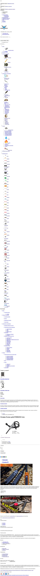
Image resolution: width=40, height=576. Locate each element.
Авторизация (6, 16)
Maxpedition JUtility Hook (4, 390)
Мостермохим (6, 303)
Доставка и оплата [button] (3, 403)
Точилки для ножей (5, 53)
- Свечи (5, 146)
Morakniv (8, 243)
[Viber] (5, 456)
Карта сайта (4, 548)
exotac (6, 517)
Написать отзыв (7, 437)
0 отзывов (2, 437)
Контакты (4, 550)
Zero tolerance (6, 293)
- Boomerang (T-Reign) (10, 334)
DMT (7, 181)
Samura (8, 266)
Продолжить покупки (4, 3)
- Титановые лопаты (7, 135)
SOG (7, 276)
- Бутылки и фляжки (7, 131)
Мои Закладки (4, 555)
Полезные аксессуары (6, 151)
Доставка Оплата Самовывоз (7, 570)
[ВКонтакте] (0, 456)
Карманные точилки (7, 320)
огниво (3, 517)
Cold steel (8, 176)
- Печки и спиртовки (8, 133)
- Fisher (5, 89)
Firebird (8, 197)
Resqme (8, 257)
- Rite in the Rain (9, 331)
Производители (5, 153)
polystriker (11, 517)
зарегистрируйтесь (20, 516)
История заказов (5, 554)
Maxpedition (6, 238)
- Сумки (5, 121)
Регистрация (6, 15)
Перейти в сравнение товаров (10, 9)
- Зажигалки (6, 143)
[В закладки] (1, 449)
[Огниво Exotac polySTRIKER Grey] (12, 435)
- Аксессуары (6, 124)
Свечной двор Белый (7, 306)
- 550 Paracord (8, 341)
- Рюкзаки (6, 120)
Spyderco (8, 278)
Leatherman (6, 225)
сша (9, 517)
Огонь (5, 362)
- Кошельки (6, 123)
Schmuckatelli (6, 270)
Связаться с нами (30, 570)
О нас (1, 570)
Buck (7, 173)
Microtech (8, 241)
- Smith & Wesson (6, 87)
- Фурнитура (6, 112)
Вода (5, 360)
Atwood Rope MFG (6, 167)
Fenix (7, 192)
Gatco (8, 205)
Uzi (7, 284)
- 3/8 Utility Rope (7, 104)
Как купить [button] (2, 398)
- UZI (5, 88)
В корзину (2, 382)
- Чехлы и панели (6, 119)
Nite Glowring (6, 247)
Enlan (8, 184)
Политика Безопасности (16, 570)
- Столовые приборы (8, 134)
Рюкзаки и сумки (7, 345)
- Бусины (6, 113)
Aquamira (8, 164)
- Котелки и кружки (7, 132)
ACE (7, 156)
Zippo (8, 296)
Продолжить (2, 6)
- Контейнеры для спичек (8, 145)
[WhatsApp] (6, 456)
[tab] (20, 398)
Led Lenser (6, 228)
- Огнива (6, 144)
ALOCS (8, 161)
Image (8, 210)
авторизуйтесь (12, 516)
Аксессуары (6, 367)
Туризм (3, 352)
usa (7, 517)
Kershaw (8, 213)
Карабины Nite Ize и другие (8, 325)
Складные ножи (7, 312)
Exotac (8, 189)
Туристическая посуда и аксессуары (10, 354)
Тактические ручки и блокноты (9, 327)
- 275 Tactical (6, 110)
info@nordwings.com (5, 34)
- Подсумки (6, 122)
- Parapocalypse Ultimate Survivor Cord (7, 107)
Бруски (5, 318)
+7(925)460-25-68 (5, 33)
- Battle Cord (6, 109)
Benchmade (6, 171)
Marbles (8, 235)
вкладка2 (3, 523)
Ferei (7, 194)
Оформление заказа (11, 3)
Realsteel (8, 255)
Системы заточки (7, 316)
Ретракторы (6, 332)
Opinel (8, 252)
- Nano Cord (6, 105)
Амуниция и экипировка (6, 73)
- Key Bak (6, 97)
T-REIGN (8, 281)
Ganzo (8, 202)
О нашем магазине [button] (3, 408)
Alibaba (8, 158)
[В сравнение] (2, 449)
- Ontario (5, 51)
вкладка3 (3, 524)
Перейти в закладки (8, 6)
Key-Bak (8, 215)
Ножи (3, 46)
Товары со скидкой (5, 549)
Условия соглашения (24, 570)
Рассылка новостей (5, 556)
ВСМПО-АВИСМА (7, 299)
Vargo (8, 286)
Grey (14, 517)
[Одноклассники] (1, 456)
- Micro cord (6, 111)
